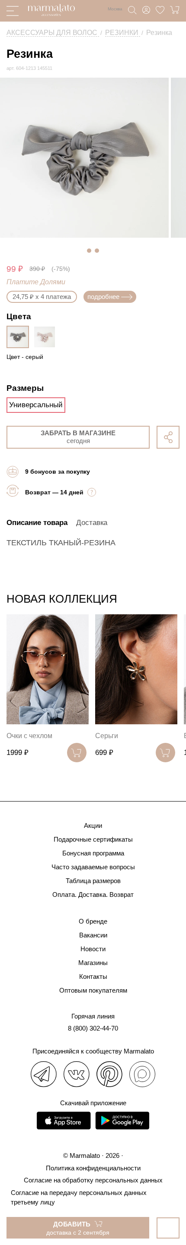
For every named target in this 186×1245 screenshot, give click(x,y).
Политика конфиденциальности (93, 1168)
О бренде (93, 921)
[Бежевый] (46, 337)
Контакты (93, 976)
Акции (93, 825)
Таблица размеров (93, 880)
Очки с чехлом (29, 735)
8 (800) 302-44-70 (93, 1028)
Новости (93, 949)
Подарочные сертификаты (93, 839)
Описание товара (36, 523)
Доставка (91, 523)
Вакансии (93, 935)
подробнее (103, 296)
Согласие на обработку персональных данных (93, 1180)
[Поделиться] (168, 437)
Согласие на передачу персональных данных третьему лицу (79, 1197)
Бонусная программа (93, 853)
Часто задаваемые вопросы (93, 867)
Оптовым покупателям (93, 990)
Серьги (106, 735)
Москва (115, 8)
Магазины (93, 962)
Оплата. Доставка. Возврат (93, 894)
